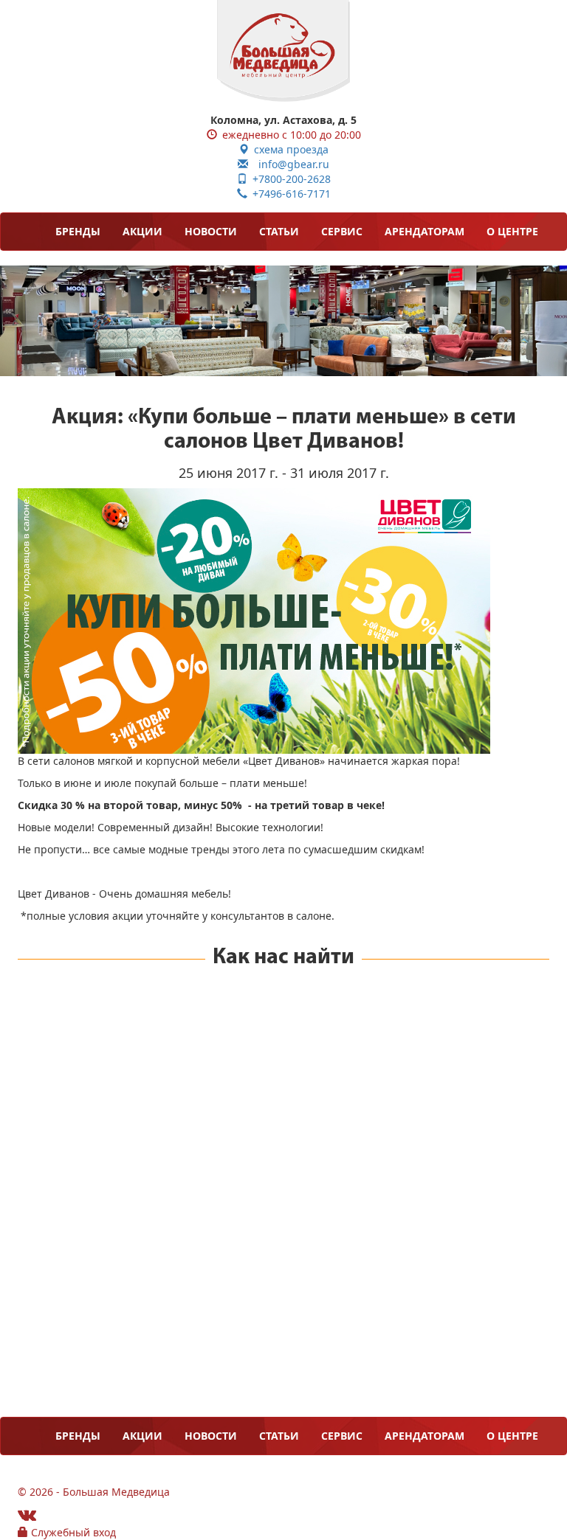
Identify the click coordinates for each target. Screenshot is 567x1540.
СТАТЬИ (279, 231)
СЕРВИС (341, 231)
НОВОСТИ (211, 231)
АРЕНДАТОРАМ (424, 231)
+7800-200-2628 (289, 179)
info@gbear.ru (288, 164)
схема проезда (289, 149)
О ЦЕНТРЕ (512, 231)
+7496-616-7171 (289, 194)
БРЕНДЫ (77, 231)
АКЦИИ (142, 231)
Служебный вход (72, 1532)
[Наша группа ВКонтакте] (27, 1515)
